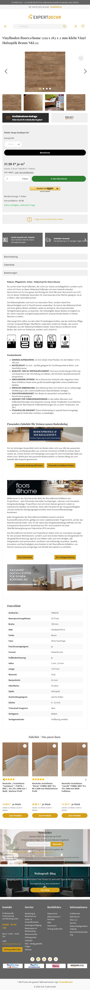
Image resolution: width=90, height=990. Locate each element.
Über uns (73, 920)
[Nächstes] (84, 72)
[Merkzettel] (83, 26)
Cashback (28, 940)
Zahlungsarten (30, 937)
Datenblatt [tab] (9, 264)
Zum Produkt (15, 815)
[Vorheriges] (5, 72)
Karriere (73, 923)
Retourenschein (31, 934)
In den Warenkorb (59, 178)
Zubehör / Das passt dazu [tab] (44, 737)
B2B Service (74, 916)
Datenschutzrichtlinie (19, 852)
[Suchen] (65, 26)
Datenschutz (52, 913)
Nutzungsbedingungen (43, 852)
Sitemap (28, 949)
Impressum (51, 925)
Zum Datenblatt (25, 557)
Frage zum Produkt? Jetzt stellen (49, 219)
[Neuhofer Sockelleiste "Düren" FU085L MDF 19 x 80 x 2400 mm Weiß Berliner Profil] (45, 759)
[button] (45, 189)
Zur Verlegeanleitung (65, 557)
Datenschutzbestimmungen (24, 857)
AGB (59, 857)
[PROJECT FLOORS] (69, 117)
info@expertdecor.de (11, 944)
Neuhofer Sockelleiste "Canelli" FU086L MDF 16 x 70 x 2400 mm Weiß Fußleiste (74, 787)
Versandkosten (66, 982)
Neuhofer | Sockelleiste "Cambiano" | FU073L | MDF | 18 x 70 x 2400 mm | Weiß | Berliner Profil (14, 787)
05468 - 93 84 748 (9, 926)
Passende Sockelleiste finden (61, 465)
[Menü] (5, 26)
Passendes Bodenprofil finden (29, 465)
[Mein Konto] (76, 26)
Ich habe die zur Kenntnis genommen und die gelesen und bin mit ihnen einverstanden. (42, 858)
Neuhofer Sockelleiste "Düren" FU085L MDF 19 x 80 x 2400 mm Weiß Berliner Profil (45, 787)
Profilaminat (75, 913)
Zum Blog (45, 890)
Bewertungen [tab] (10, 272)
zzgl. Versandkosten (24, 172)
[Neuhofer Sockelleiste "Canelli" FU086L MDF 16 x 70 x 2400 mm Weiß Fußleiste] (75, 759)
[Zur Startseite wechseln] (45, 16)
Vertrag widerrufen (12, 949)
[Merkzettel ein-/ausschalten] (81, 58)
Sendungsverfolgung (33, 925)
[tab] (45, 257)
